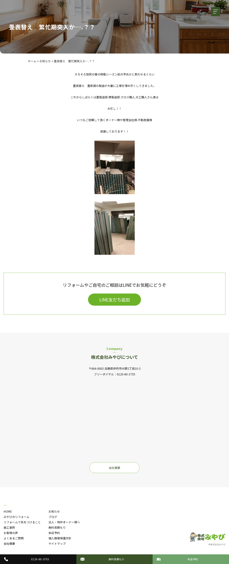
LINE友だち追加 (114, 299)
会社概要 (114, 468)
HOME (8, 511)
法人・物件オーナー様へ (64, 522)
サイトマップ (57, 543)
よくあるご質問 (14, 538)
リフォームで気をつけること (22, 522)
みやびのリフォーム (16, 517)
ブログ (52, 517)
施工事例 (9, 527)
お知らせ (54, 511)
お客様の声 (11, 533)
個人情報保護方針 (59, 538)
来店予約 (54, 533)
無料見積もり (57, 527)
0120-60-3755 (126, 374)
